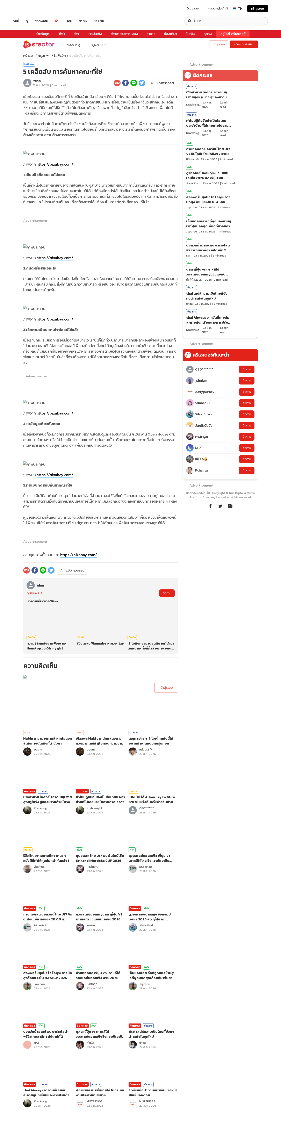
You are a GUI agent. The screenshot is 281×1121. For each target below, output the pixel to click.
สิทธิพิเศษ (41, 21)
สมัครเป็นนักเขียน (243, 44)
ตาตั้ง (83, 21)
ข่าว (76, 33)
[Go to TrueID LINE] (230, 505)
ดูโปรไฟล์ (33, 593)
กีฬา (62, 33)
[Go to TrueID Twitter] (220, 505)
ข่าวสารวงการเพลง (124, 33)
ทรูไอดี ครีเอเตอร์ (233, 33)
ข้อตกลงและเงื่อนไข (198, 493)
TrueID (25, 8)
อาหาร (150, 33)
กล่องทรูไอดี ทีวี (218, 8)
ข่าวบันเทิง (94, 33)
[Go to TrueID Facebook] (210, 505)
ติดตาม (167, 593)
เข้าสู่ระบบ (257, 8)
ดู (27, 21)
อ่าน (57, 21)
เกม (69, 21)
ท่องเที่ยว (170, 33)
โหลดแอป (193, 8)
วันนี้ (16, 21)
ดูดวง (207, 33)
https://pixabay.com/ (55, 164)
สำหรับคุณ (43, 33)
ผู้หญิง (190, 33)
